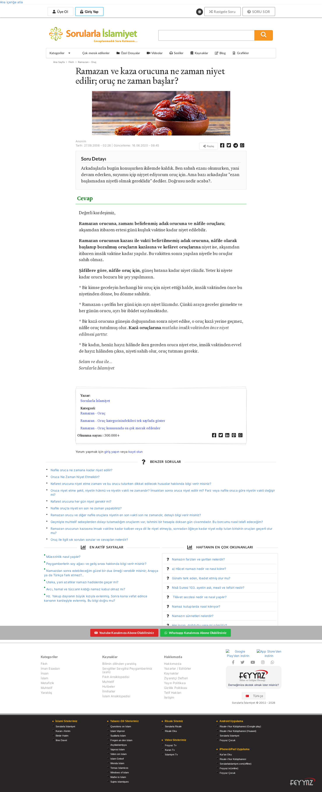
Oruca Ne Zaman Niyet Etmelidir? (75, 477)
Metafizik (47, 683)
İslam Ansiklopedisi (116, 696)
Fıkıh (71, 62)
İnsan (45, 673)
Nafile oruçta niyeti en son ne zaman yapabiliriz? (86, 508)
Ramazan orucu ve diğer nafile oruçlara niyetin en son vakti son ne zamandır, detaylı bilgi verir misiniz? (126, 515)
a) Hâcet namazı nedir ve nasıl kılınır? (199, 569)
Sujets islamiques (119, 781)
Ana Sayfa (59, 62)
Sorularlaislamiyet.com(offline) (235, 763)
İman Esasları (50, 668)
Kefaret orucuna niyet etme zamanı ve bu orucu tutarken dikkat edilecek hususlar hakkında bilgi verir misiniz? (131, 483)
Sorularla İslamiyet (95, 401)
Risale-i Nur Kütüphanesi (233, 759)
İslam (44, 678)
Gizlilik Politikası (175, 688)
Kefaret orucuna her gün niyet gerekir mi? (81, 501)
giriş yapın (111, 451)
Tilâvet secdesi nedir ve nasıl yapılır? (199, 597)
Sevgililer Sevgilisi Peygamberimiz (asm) (127, 670)
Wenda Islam (117, 763)
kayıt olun (135, 451)
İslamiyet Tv (171, 754)
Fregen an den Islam (121, 740)
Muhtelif (46, 688)
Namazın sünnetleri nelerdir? (193, 616)
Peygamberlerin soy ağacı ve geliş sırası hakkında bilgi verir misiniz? (96, 563)
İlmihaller (108, 691)
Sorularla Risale (173, 726)
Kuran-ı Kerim (63, 731)
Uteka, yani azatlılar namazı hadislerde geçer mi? (82, 582)
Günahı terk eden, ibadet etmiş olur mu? (201, 578)
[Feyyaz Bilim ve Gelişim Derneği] (254, 676)
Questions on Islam (120, 726)
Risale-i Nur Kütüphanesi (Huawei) (238, 731)
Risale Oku (171, 731)
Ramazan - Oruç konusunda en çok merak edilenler (120, 428)
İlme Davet (61, 740)
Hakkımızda (172, 663)
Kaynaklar (171, 673)
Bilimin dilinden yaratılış (119, 663)
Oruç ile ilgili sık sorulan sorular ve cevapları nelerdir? (89, 539)
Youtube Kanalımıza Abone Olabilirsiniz (126, 633)
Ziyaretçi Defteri (176, 678)
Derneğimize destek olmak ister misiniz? (253, 685)
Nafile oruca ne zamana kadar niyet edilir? (82, 470)
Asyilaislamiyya (118, 745)
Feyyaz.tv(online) (229, 768)
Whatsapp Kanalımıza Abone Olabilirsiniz (197, 633)
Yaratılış (46, 692)
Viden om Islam (118, 754)
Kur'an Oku (226, 754)
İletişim (169, 697)
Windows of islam (119, 772)
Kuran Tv (170, 750)
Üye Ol (62, 11)
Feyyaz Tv (171, 745)
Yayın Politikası (175, 683)
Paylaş (210, 146)
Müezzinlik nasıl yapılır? (63, 556)
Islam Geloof (117, 758)
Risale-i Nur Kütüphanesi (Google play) (240, 726)
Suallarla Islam (118, 735)
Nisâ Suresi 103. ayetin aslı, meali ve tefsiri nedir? (208, 587)
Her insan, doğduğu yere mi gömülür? (199, 625)
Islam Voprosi (117, 731)
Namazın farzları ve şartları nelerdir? (198, 559)
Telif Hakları (172, 692)
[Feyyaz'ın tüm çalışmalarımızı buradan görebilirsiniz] (303, 782)
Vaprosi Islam (117, 749)
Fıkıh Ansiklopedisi (115, 677)
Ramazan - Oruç (87, 62)
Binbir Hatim (62, 735)
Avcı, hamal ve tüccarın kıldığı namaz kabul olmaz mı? (85, 589)
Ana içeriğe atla (11, 2)
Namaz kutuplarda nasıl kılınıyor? (196, 606)
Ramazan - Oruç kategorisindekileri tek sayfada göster (122, 421)
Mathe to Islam (118, 777)
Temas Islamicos (119, 768)
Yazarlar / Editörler (177, 668)
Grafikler (243, 53)
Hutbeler (108, 686)
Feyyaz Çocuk (227, 740)
